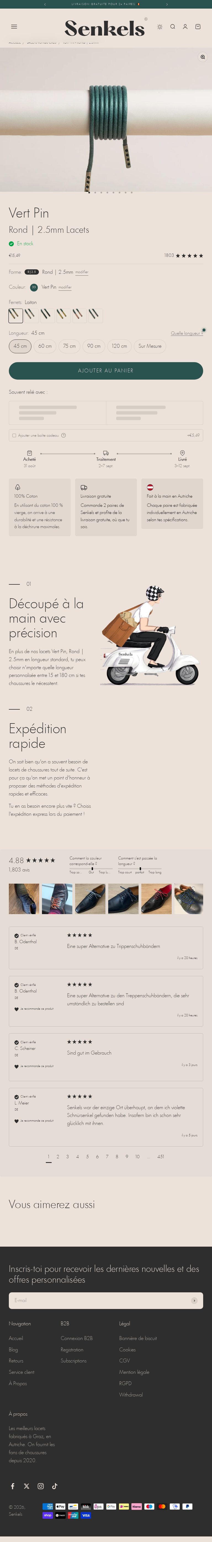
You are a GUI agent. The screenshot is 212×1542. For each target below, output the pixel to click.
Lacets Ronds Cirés (41, 42)
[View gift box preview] (63, 435)
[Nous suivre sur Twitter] (26, 1486)
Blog (13, 1350)
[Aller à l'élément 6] (119, 192)
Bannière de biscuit (138, 1338)
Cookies (127, 1350)
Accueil (14, 42)
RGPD (125, 1384)
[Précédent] (45, 4)
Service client (21, 1372)
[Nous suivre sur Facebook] (12, 1486)
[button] (24, 899)
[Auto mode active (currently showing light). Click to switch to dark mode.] (160, 27)
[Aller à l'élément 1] (89, 192)
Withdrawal (131, 1395)
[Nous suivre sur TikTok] (55, 1486)
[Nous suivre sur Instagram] (40, 1486)
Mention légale (134, 1372)
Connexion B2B (77, 1338)
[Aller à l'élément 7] (125, 192)
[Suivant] (167, 4)
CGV (124, 1361)
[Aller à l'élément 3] (101, 192)
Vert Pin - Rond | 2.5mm (81, 42)
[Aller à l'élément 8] (131, 192)
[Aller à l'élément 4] (107, 192)
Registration (72, 1350)
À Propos (18, 1384)
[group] (38, 861)
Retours (16, 1361)
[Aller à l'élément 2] (95, 192)
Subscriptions (73, 1361)
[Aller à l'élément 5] (113, 192)
